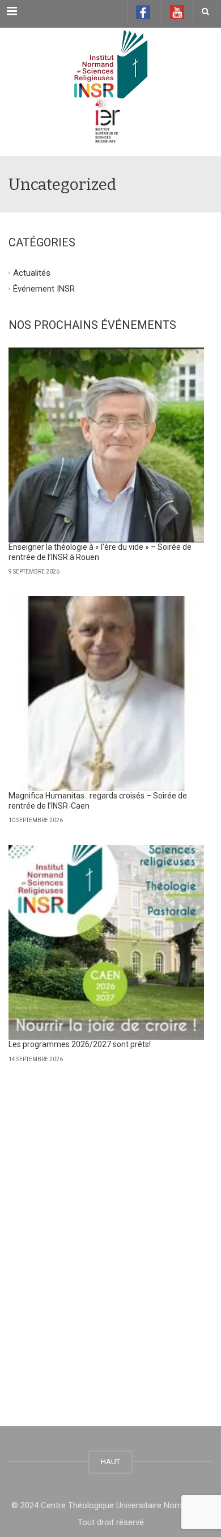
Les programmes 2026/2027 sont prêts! (79, 1044)
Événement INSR (44, 288)
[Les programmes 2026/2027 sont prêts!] (106, 942)
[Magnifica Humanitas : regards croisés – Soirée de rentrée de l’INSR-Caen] (106, 693)
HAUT (110, 1461)
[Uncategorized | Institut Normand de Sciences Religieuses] (110, 56)
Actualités (31, 273)
